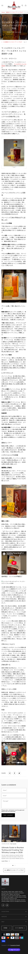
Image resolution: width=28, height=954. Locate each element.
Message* (5, 801)
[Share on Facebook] (14, 773)
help (2, 921)
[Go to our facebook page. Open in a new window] (3, 905)
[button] (15, 865)
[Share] (9, 773)
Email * (5, 795)
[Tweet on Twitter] (19, 773)
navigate (4, 916)
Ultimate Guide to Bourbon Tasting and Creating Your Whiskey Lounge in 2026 (13, 850)
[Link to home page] (5, 882)
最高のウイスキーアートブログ (14, 12)
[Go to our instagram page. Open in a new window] (7, 905)
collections (5, 911)
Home (3, 12)
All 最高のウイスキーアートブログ (12, 42)
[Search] (22, 5)
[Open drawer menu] (2, 5)
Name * (5, 790)
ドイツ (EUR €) (19, 928)
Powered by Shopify (15, 945)
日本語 (5, 928)
